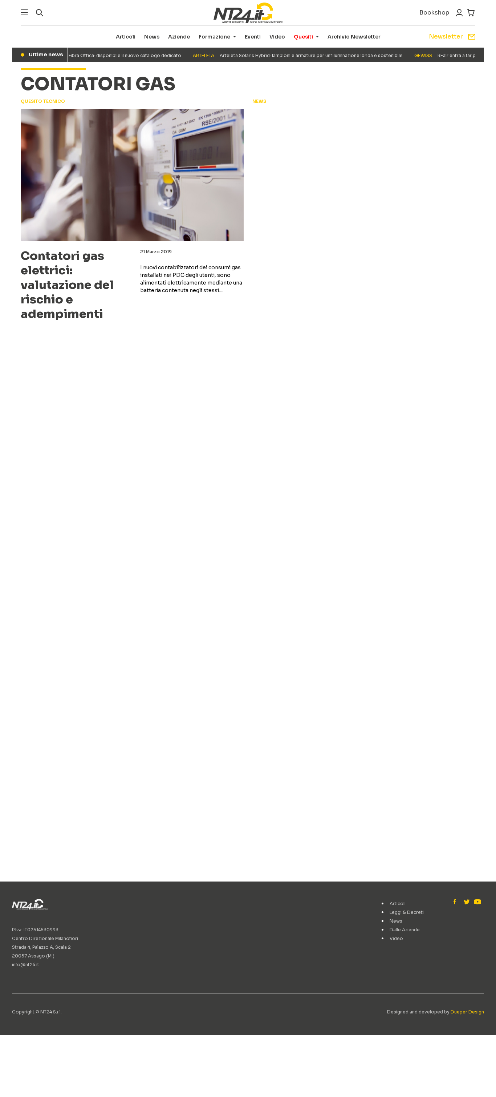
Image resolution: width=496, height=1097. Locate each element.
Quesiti (303, 36)
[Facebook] (456, 902)
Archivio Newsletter (354, 36)
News (151, 36)
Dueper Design (467, 1012)
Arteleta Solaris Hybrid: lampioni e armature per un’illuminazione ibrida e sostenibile (288, 55)
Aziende (179, 36)
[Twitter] (466, 902)
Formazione (214, 36)
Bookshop (434, 12)
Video (277, 36)
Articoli (125, 36)
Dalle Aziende (405, 929)
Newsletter (446, 36)
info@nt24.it (25, 964)
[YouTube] (477, 902)
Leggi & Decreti (407, 912)
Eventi (253, 36)
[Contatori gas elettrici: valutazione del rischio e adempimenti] (132, 175)
